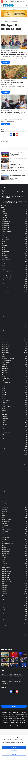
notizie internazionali (6, 452)
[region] (14, 746)
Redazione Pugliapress (6, 50)
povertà (3, 487)
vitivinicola (4, 639)
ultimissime (4, 623)
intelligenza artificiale (6, 406)
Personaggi (4, 462)
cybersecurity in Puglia (6, 303)
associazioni (4, 245)
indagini (3, 396)
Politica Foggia (5, 472)
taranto (10, 681)
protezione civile (5, 499)
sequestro (4, 539)
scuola (3, 535)
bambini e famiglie (5, 251)
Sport (3, 583)
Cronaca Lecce (5, 295)
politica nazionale (5, 479)
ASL (2, 243)
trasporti (3, 617)
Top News (4, 615)
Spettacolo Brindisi (6, 573)
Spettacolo (4, 569)
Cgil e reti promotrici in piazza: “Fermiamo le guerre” (17, 153)
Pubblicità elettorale (6, 503)
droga (3, 316)
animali (3, 233)
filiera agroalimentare (6, 360)
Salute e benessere (6, 529)
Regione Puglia (4, 681)
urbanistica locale (5, 629)
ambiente (4, 219)
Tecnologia (4, 609)
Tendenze (4, 611)
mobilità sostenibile (6, 432)
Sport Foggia (4, 589)
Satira (4, 597)
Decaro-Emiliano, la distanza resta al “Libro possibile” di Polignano (18, 159)
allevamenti (4, 217)
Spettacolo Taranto (6, 579)
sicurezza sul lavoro (6, 551)
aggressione (4, 209)
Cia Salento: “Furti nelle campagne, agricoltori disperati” (13, 83)
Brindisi (10, 674)
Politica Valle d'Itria (6, 485)
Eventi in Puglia (5, 342)
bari (6, 674)
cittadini (3, 265)
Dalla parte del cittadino (7, 305)
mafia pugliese (5, 418)
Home (3, 21)
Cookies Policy (5, 722)
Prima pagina (4, 491)
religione (3, 517)
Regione (3, 515)
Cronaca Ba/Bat (5, 287)
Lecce (12, 676)
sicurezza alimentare (6, 549)
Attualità (3, 247)
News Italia (4, 448)
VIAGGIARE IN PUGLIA (6, 635)
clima (3, 267)
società (3, 561)
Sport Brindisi (4, 587)
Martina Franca (18, 676)
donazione (4, 313)
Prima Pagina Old (5, 493)
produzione (4, 497)
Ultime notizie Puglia (17, 681)
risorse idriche (5, 525)
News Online (4, 450)
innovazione (4, 404)
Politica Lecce (5, 476)
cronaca (20, 674)
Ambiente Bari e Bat (6, 221)
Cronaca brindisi (5, 291)
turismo (3, 621)
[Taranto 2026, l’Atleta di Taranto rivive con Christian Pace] (23, 665)
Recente (14, 148)
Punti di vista (4, 511)
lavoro (3, 412)
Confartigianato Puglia (6, 277)
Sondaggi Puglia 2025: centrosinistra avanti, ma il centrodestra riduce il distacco (17, 166)
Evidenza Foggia (5, 348)
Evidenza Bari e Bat (6, 344)
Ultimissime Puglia (5, 683)
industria (3, 398)
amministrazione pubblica (7, 231)
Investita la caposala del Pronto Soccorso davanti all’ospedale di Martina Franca (17, 177)
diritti (3, 311)
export (3, 354)
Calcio (3, 261)
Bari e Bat (4, 253)
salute (3, 527)
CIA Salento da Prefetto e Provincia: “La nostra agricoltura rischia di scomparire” (13, 114)
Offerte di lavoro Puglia (13, 720)
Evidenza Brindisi (5, 346)
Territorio (4, 613)
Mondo (3, 436)
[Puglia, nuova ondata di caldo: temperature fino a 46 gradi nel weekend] (14, 654)
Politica (3, 464)
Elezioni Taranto (5, 326)
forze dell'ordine (5, 368)
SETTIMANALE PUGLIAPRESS (8, 543)
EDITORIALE (4, 322)
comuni (3, 273)
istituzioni (4, 408)
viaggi (3, 633)
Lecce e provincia (5, 414)
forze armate (4, 366)
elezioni (3, 324)
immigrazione (4, 384)
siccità (3, 545)
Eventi (3, 338)
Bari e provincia (5, 255)
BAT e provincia (5, 257)
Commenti (23, 148)
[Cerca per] (26, 5)
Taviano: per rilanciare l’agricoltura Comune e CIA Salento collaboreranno (14, 53)
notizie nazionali (5, 456)
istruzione (4, 410)
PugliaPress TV (5, 509)
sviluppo (3, 601)
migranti (3, 428)
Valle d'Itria (4, 631)
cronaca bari (4, 289)
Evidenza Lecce (5, 350)
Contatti (24, 720)
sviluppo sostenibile (6, 603)
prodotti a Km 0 (5, 495)
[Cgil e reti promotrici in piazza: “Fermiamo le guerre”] (5, 154)
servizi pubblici (5, 541)
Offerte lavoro (5, 458)
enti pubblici (4, 334)
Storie (3, 595)
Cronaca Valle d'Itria (6, 299)
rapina (3, 513)
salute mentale (5, 531)
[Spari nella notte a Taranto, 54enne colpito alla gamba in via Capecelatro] (23, 654)
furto (3, 374)
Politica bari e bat (5, 466)
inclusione (4, 394)
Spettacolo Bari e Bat (6, 571)
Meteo (3, 426)
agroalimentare (5, 213)
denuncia (4, 309)
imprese (3, 386)
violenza (3, 637)
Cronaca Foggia (5, 293)
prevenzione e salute (6, 489)
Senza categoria (5, 537)
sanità (3, 533)
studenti (3, 599)
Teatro (3, 607)
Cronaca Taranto (5, 297)
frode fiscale (4, 372)
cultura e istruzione (6, 301)
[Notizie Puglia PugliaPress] (8, 5)
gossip (3, 380)
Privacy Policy (12, 722)
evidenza (3, 676)
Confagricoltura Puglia (6, 275)
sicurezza (4, 547)
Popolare (5, 148)
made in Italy (4, 416)
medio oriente (4, 424)
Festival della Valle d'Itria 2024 (8, 358)
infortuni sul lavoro (6, 400)
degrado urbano (5, 307)
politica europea (5, 470)
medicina (4, 422)
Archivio (20, 720)
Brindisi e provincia (6, 259)
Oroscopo (4, 460)
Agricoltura (4, 211)
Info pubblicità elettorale (21, 722)
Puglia (3, 505)
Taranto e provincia (6, 605)
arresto (3, 235)
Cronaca (3, 285)
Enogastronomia (5, 330)
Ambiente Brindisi (5, 223)
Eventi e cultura (5, 340)
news (3, 446)
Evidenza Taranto (5, 352)
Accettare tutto (14, 747)
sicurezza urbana (5, 553)
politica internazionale (6, 474)
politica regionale (5, 481)
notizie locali (4, 454)
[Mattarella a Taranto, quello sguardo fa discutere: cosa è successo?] (14, 665)
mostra (3, 440)
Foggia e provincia (5, 362)
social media (4, 557)
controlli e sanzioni (6, 279)
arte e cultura (4, 237)
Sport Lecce (4, 591)
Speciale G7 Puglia (6, 567)
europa (3, 336)
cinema (3, 263)
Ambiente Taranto (5, 229)
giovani (3, 376)
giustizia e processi (6, 378)
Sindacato (4, 555)
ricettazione (4, 523)
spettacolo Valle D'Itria (6, 581)
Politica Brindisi (5, 468)
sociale (3, 559)
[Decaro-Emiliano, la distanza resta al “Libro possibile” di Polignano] (5, 160)
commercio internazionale (7, 271)
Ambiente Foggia (5, 225)
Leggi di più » (6, 62)
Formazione (4, 364)
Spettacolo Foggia (5, 575)
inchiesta (4, 390)
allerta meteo (4, 215)
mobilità (3, 430)
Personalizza (14, 750)
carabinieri (16, 674)
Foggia (8, 676)
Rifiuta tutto (14, 754)
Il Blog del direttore (6, 382)
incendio (3, 388)
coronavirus (4, 281)
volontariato (4, 644)
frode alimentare (5, 370)
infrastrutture (4, 402)
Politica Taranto (5, 483)
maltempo (4, 420)
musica (3, 442)
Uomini (3, 627)
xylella (3, 646)
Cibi (3, 438)
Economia (4, 320)
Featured (3, 356)
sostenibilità (4, 563)
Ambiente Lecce (5, 227)
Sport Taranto (5, 593)
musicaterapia (5, 444)
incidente (4, 392)
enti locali (4, 332)
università (4, 625)
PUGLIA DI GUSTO (6, 507)
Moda (3, 434)
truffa (3, 619)
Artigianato (4, 241)
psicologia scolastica (6, 501)
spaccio (3, 565)
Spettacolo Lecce (5, 577)
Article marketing (5, 239)
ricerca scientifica (5, 521)
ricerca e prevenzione (6, 519)
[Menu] (1, 5)
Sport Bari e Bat (5, 585)
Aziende (3, 249)
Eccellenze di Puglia (6, 318)
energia (3, 328)
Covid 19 (3, 283)
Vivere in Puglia (5, 641)
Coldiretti (4, 269)
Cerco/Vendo (4, 720)
